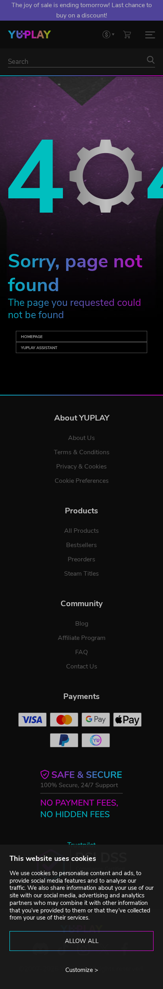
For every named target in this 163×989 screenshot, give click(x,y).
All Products (81, 531)
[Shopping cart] (127, 34)
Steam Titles (81, 574)
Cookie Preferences (82, 481)
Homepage (32, 336)
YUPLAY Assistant (39, 347)
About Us (81, 438)
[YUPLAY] (29, 34)
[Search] (151, 59)
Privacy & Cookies (81, 466)
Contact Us (81, 666)
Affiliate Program (82, 638)
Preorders (81, 559)
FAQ (81, 652)
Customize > (81, 970)
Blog (81, 624)
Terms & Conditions (82, 452)
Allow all (82, 941)
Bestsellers (81, 545)
